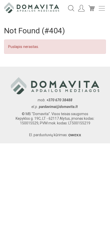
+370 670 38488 (59, 100)
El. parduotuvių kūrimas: (48, 135)
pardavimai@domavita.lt (59, 107)
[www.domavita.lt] (31, 7)
